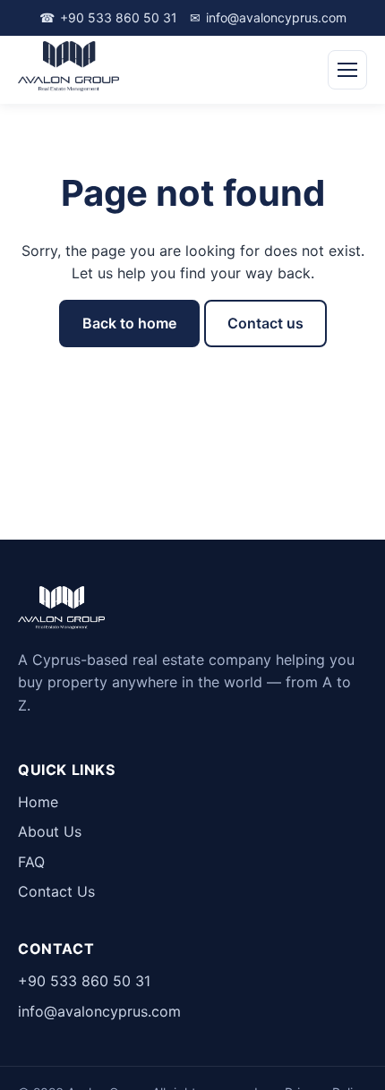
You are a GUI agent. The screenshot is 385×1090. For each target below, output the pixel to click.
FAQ (31, 862)
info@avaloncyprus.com (268, 17)
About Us (49, 831)
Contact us (265, 323)
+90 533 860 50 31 (108, 17)
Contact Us (56, 891)
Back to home (129, 323)
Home (38, 802)
